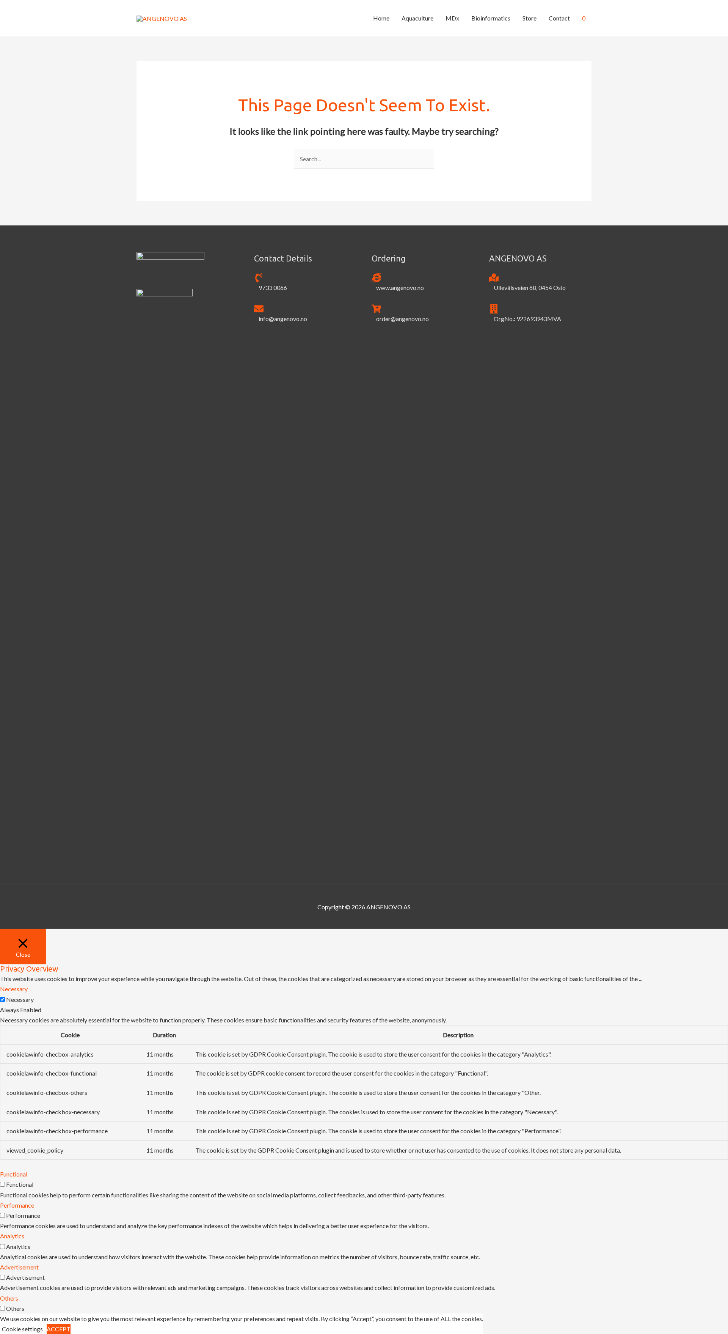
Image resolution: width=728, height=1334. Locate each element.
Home (381, 18)
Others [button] (9, 1298)
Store (529, 18)
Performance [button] (17, 1205)
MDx (452, 18)
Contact (559, 18)
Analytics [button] (12, 1236)
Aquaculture (417, 18)
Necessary (20, 999)
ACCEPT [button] (59, 1328)
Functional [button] (13, 1174)
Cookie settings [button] (22, 1328)
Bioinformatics (490, 18)
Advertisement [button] (19, 1267)
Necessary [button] (14, 988)
